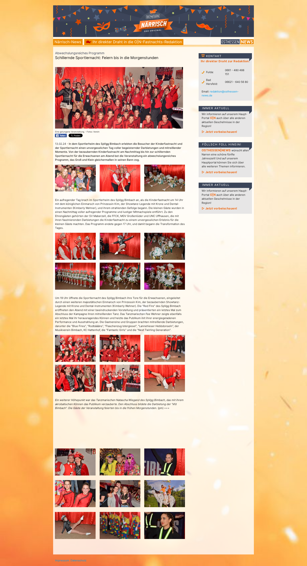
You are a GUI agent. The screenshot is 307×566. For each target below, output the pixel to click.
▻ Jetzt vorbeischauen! (219, 132)
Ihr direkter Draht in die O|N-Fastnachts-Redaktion (136, 42)
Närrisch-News (68, 42)
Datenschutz (78, 560)
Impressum (62, 560)
